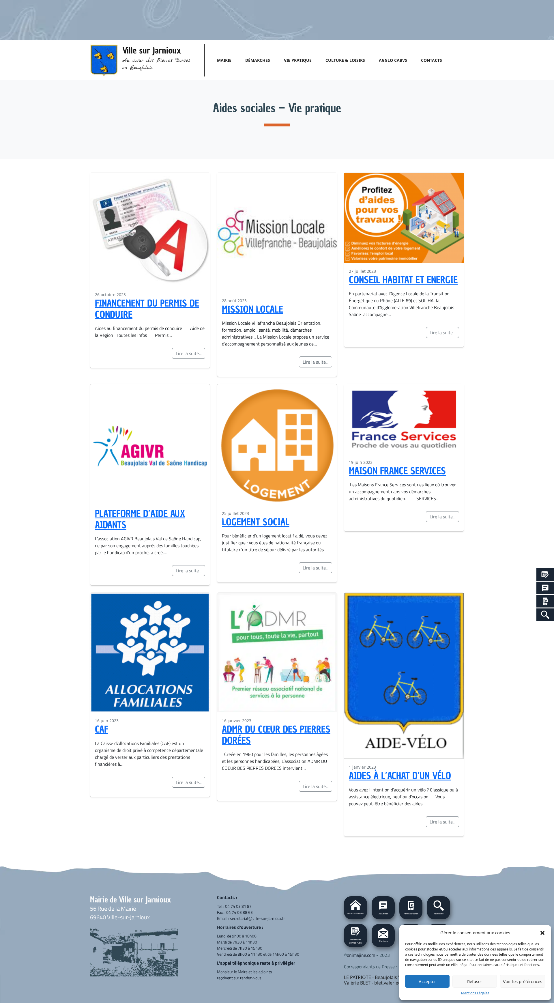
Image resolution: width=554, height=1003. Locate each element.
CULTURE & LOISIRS (345, 60)
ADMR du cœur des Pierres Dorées (276, 735)
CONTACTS (431, 60)
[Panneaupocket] (545, 601)
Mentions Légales (475, 993)
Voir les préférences (522, 981)
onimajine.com (361, 955)
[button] (542, 932)
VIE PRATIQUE (298, 60)
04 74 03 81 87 (238, 906)
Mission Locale (252, 309)
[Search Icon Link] (545, 614)
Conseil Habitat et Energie (403, 280)
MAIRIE (224, 60)
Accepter (427, 981)
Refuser (474, 981)
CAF (101, 729)
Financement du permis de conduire (147, 309)
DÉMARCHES (257, 60)
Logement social (255, 522)
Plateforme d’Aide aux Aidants (140, 519)
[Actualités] (545, 588)
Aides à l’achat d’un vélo (400, 775)
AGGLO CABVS (393, 60)
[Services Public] (545, 574)
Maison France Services (397, 471)
